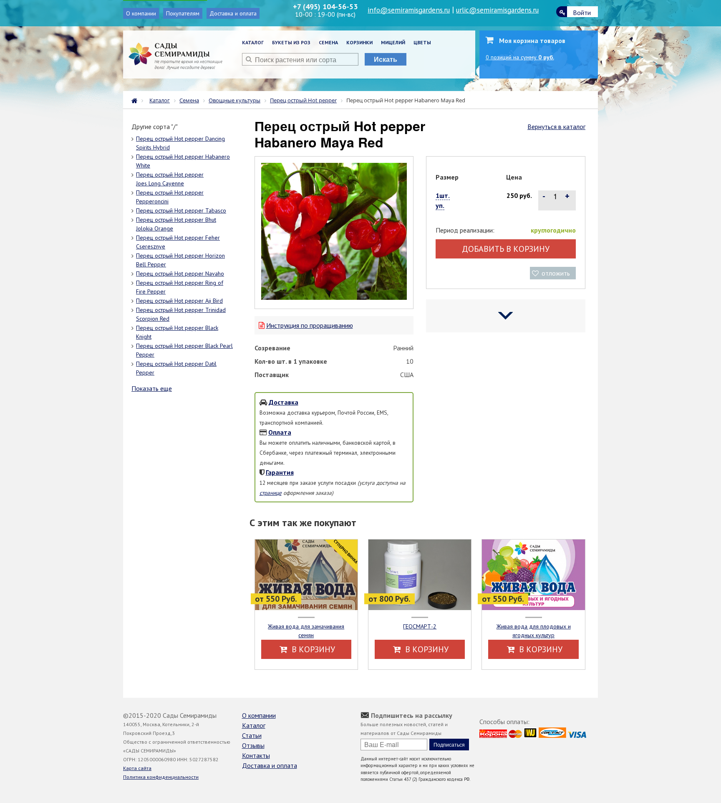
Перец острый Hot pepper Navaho (180, 273)
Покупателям (182, 13)
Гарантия (280, 472)
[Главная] (136, 100)
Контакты (256, 755)
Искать (385, 59)
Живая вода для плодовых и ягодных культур (534, 631)
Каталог (253, 42)
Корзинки (359, 42)
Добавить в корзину (506, 248)
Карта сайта (137, 768)
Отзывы (253, 745)
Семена (328, 42)
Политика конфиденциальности (161, 777)
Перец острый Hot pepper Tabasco (181, 210)
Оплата (279, 432)
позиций (520, 57)
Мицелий (393, 42)
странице (271, 492)
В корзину (312, 649)
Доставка (283, 402)
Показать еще (151, 388)
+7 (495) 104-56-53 (325, 6)
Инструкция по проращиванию (309, 325)
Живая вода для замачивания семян (306, 631)
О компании (141, 13)
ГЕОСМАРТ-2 (419, 626)
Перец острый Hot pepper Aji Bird (179, 300)
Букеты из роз (291, 42)
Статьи (252, 735)
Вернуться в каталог (556, 126)
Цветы (422, 42)
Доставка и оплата (233, 13)
